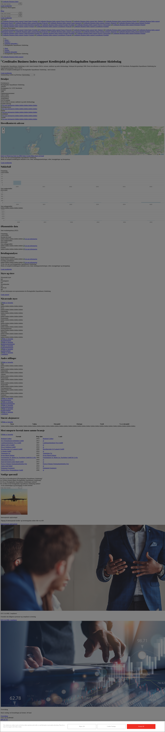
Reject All (82, 726)
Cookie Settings (111, 726)
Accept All (141, 726)
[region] (82, 726)
